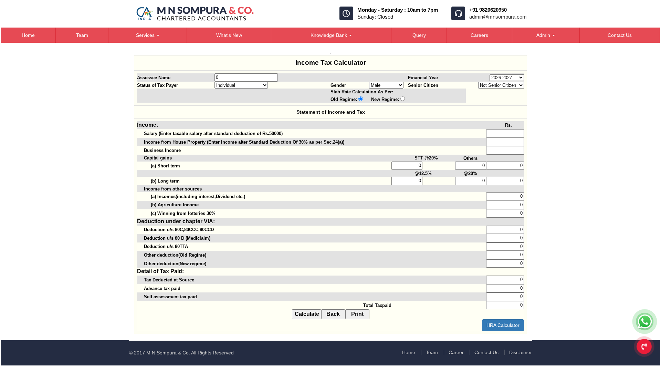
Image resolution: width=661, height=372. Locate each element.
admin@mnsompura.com (498, 17)
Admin (544, 35)
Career (456, 352)
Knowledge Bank (329, 35)
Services (146, 35)
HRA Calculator (503, 325)
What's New (229, 35)
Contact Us (620, 35)
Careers (479, 35)
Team (82, 35)
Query (419, 35)
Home (28, 35)
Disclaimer (520, 352)
